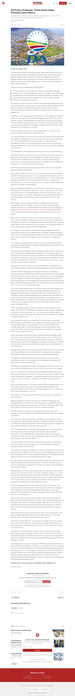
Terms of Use (44, 653)
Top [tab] (12, 626)
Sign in (70, 3)
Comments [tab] (14, 608)
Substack (30, 693)
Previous (16, 597)
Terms (43, 685)
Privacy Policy (48, 655)
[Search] (53, 3)
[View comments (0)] (15, 25)
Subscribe (63, 3)
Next (59, 597)
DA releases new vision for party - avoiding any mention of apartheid (39, 210)
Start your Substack (34, 689)
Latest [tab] (16, 626)
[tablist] (17, 608)
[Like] (12, 25)
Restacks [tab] (20, 608)
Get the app (45, 689)
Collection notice (50, 685)
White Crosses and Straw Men (21, 630)
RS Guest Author (21, 647)
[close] (51, 633)
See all (14, 664)
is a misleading (43, 444)
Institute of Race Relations (17, 20)
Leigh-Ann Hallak (21, 657)
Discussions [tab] (22, 626)
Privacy (39, 685)
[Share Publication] (57, 3)
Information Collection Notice (37, 655)
